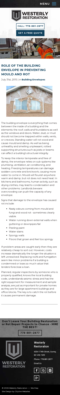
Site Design (7, 391)
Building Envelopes (33, 79)
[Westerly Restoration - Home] (30, 21)
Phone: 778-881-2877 (43, 359)
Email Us (38, 363)
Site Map (34, 388)
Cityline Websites (22, 391)
